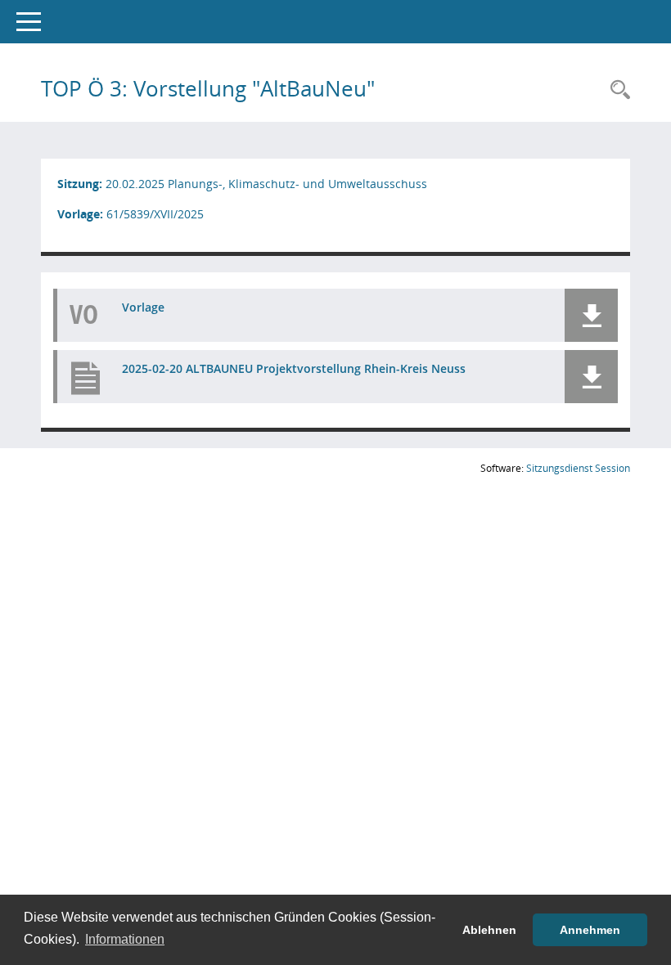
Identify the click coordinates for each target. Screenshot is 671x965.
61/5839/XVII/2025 (155, 214)
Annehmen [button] (590, 929)
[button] (591, 315)
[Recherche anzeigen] (616, 90)
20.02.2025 (135, 183)
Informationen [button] (124, 939)
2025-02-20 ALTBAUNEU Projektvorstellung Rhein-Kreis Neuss (294, 368)
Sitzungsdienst (578, 468)
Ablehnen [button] (489, 929)
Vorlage (143, 307)
